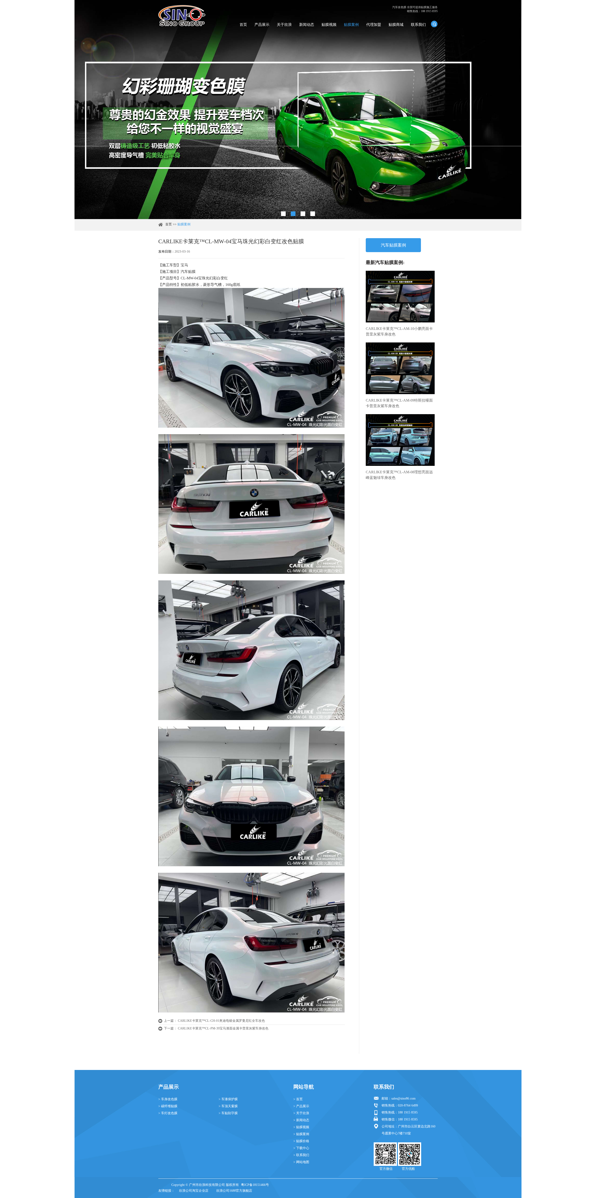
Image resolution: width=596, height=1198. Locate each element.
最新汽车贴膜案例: (385, 262)
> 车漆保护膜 (228, 1099)
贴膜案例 (351, 25)
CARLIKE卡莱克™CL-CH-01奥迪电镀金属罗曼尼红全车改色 (221, 1020)
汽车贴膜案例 (393, 245)
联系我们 (418, 25)
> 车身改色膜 (167, 1099)
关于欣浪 (284, 25)
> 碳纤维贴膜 (167, 1106)
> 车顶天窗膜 (228, 1106)
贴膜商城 (396, 25)
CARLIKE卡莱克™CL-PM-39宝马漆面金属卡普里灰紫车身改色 (223, 1028)
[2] (293, 213)
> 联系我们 (301, 1155)
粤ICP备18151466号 (255, 1185)
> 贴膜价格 (301, 1141)
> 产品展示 (301, 1106)
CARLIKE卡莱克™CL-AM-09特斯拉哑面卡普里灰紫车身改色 (399, 403)
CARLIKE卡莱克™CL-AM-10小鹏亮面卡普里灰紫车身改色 (399, 331)
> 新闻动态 (301, 1120)
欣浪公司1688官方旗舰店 (234, 1190)
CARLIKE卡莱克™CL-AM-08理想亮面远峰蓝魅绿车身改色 (399, 475)
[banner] (283, 213)
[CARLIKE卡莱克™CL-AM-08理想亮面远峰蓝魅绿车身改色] (400, 440)
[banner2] (312, 213)
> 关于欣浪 (301, 1113)
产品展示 (261, 25)
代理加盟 (373, 25)
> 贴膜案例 (301, 1134)
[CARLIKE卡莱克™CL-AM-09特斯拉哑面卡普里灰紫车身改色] (400, 368)
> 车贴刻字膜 (228, 1113)
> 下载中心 (301, 1148)
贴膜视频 (329, 25)
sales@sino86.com (403, 1098)
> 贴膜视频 (301, 1127)
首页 (243, 25)
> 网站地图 (301, 1162)
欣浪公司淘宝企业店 (193, 1190)
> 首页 (298, 1099)
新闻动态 (306, 25)
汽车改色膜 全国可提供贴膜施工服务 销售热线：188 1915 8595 (415, 9)
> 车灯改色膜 (167, 1113)
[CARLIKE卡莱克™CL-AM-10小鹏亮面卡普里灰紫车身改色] (400, 296)
